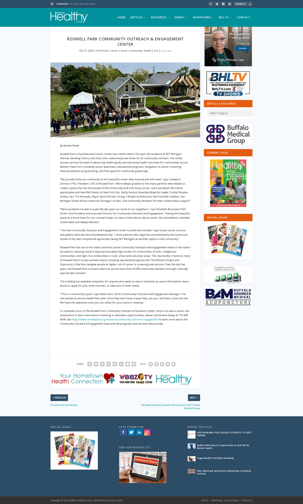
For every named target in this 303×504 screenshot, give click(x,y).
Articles (136, 17)
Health (148, 50)
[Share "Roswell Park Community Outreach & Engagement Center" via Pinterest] (108, 364)
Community (135, 50)
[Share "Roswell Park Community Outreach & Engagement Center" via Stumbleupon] (121, 364)
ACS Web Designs (114, 500)
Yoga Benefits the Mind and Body (216, 458)
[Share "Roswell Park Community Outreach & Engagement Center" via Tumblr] (102, 364)
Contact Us (246, 500)
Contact (243, 17)
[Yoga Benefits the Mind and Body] (192, 460)
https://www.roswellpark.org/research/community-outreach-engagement (115, 319)
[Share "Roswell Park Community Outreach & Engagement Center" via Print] (134, 364)
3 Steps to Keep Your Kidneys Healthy (89, 3)
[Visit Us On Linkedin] (139, 435)
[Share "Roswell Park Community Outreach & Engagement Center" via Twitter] (96, 364)
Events (180, 17)
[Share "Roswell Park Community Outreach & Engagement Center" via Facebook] (89, 364)
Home (122, 17)
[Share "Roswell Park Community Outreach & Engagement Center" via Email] (127, 364)
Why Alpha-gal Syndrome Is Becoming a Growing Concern (224, 472)
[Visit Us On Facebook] (123, 435)
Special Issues (232, 500)
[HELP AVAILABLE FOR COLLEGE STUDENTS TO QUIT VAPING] (192, 435)
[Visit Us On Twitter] (131, 435)
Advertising (202, 17)
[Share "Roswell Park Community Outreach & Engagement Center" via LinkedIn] (115, 364)
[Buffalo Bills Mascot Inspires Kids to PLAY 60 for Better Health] (192, 447)
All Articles (102, 50)
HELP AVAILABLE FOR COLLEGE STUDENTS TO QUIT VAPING (224, 434)
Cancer (114, 50)
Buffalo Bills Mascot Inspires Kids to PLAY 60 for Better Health (223, 447)
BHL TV (224, 17)
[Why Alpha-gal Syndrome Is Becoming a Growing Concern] (192, 473)
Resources (158, 17)
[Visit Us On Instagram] (147, 435)
